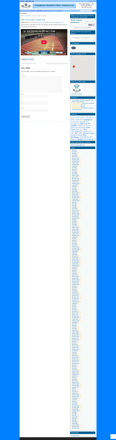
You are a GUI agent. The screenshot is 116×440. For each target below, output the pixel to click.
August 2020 (75, 251)
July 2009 (74, 412)
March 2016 (74, 330)
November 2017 (75, 298)
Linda (90, 131)
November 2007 (75, 428)
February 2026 (75, 158)
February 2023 (75, 210)
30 (76, 117)
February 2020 (75, 257)
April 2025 (74, 172)
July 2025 (74, 167)
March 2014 (74, 355)
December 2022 (75, 213)
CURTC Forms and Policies (88, 103)
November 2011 (75, 385)
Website (22, 108)
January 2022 (75, 229)
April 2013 (74, 368)
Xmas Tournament (88, 139)
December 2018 (75, 279)
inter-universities (30, 59)
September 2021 (75, 235)
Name (22, 94)
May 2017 (74, 308)
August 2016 (75, 322)
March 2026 (74, 156)
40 (78, 117)
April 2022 (74, 224)
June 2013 (74, 365)
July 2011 (74, 388)
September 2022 (75, 218)
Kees (85, 129)
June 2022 (74, 221)
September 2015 (75, 339)
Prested (82, 137)
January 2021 (75, 246)
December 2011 (75, 384)
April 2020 (74, 254)
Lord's (72, 133)
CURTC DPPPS (75, 435)
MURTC (80, 133)
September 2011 (75, 387)
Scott (72, 139)
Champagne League (75, 121)
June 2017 (74, 306)
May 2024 (74, 188)
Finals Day (87, 123)
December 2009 (75, 406)
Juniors (81, 129)
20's (74, 117)
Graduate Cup (81, 125)
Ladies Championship (76, 131)
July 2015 (74, 341)
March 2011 (74, 391)
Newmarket (74, 135)
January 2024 (75, 194)
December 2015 (75, 335)
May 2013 (74, 366)
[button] (74, 66)
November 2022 (75, 215)
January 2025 (75, 177)
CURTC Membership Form (78, 145)
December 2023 (75, 196)
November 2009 (75, 407)
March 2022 (74, 226)
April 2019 (74, 273)
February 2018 (75, 294)
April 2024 (74, 189)
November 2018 (75, 281)
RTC (91, 137)
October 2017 (75, 300)
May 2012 (74, 377)
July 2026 (74, 150)
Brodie (72, 119)
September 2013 (75, 363)
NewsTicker (23, 13)
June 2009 (74, 414)
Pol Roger (75, 137)
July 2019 (74, 268)
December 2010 (75, 395)
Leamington (85, 131)
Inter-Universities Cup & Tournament (58, 63)
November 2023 (75, 197)
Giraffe (74, 125)
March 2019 (74, 275)
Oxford (80, 135)
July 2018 (74, 286)
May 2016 (74, 327)
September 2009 (75, 410)
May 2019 (74, 271)
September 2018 (75, 284)
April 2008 (74, 421)
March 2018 (74, 292)
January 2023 (75, 211)
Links (60, 10)
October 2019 (75, 264)
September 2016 (75, 320)
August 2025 (75, 166)
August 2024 (75, 185)
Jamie (88, 127)
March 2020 (74, 256)
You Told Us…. (74, 97)
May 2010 (74, 401)
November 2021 (75, 232)
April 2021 (74, 243)
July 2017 (74, 305)
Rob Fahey (87, 137)
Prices (57, 10)
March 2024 (74, 191)
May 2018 (74, 289)
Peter (85, 135)
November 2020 (75, 248)
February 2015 (75, 346)
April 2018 (74, 290)
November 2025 (75, 161)
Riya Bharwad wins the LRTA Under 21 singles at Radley (82, 100)
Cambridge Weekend (79, 119)
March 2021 (74, 245)
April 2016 (74, 328)
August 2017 (75, 303)
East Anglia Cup (84, 121)
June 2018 (74, 287)
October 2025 (75, 163)
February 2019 (75, 276)
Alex (90, 117)
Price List (83, 104)
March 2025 (74, 174)
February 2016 (75, 331)
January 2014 (75, 358)
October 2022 (75, 216)
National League (88, 133)
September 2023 (75, 200)
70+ (85, 117)
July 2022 (74, 219)
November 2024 (75, 180)
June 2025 (74, 169)
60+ (82, 117)
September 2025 (75, 164)
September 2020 (75, 249)
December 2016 (75, 316)
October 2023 (75, 199)
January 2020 (75, 259)
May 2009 (74, 415)
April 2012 (74, 379)
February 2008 (75, 425)
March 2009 (74, 417)
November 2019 (75, 262)
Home (22, 15)
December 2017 (75, 297)
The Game (22, 10)
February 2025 (75, 175)
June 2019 (74, 270)
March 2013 (74, 369)
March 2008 (74, 423)
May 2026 (74, 153)
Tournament (45, 22)
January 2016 (75, 333)
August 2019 (75, 267)
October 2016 (75, 319)
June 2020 (74, 253)
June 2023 (74, 204)
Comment (23, 75)
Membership (33, 10)
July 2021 (74, 238)
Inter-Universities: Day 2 (28, 63)
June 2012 (74, 376)
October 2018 (75, 283)
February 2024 (75, 193)
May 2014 (74, 352)
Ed (81, 123)
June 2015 (74, 343)
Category (88, 119)
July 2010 (74, 399)
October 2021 (75, 234)
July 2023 (74, 202)
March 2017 (74, 311)
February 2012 (75, 382)
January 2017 (75, 314)
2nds (72, 117)
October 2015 (75, 338)
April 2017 (74, 309)
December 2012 (75, 374)
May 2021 (74, 241)
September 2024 (75, 183)
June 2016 (74, 325)
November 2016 (75, 317)
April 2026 (74, 155)
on (76, 100)
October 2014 (75, 350)
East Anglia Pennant (75, 123)
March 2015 (74, 344)
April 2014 (74, 354)
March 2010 (74, 404)
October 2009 (75, 409)
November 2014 (75, 349)
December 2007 (75, 426)
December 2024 (75, 178)
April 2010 (74, 403)
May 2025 (74, 170)
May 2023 (74, 205)
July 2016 (74, 324)
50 (80, 117)
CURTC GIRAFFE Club (27, 1)
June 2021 (74, 240)
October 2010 (75, 398)
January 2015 (75, 347)
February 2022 (75, 227)
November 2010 (75, 396)
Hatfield (73, 127)
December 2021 (75, 230)
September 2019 (75, 265)
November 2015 (75, 336)
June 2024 (74, 186)
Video (50, 22)
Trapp (76, 139)
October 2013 (75, 361)
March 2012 (74, 380)
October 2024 (75, 181)
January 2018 (75, 295)
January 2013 (75, 373)
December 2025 (75, 159)
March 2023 (74, 208)
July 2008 (74, 418)
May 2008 (74, 420)
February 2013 (75, 371)
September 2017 (75, 301)
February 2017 (75, 313)
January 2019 (75, 278)
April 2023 (74, 207)
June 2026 (74, 151)
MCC (76, 133)
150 (87, 117)
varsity (80, 139)
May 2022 (74, 223)
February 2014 (75, 357)
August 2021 (75, 237)
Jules (77, 129)
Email (22, 101)
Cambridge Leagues (47, 10)
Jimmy (73, 129)
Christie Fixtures (59, 22)
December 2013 (75, 360)
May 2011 (74, 390)
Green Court (88, 125)
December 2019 (75, 260)
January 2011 (75, 393)
